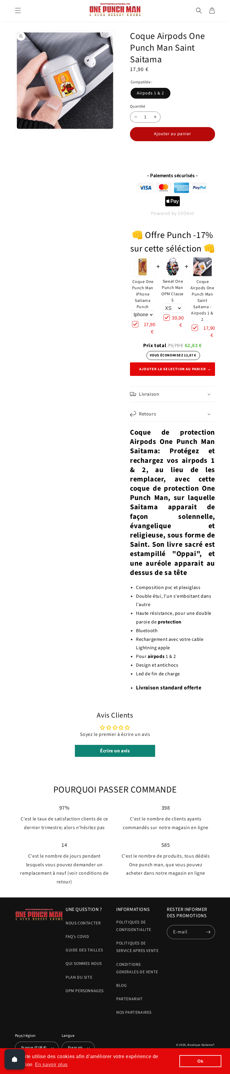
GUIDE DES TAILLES (84, 950)
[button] (18, 10)
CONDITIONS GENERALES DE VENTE (137, 968)
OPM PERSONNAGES (85, 991)
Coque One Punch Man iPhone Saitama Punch (143, 294)
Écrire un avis (115, 751)
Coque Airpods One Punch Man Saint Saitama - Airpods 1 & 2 (202, 301)
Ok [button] (200, 1061)
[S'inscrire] (208, 932)
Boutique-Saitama (200, 1045)
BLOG (121, 986)
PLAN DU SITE (79, 977)
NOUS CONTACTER (83, 923)
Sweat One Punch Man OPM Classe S (172, 290)
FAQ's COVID (77, 937)
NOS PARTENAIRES (134, 1013)
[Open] (14, 1059)
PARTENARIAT (129, 999)
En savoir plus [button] (51, 1064)
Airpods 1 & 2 (150, 93)
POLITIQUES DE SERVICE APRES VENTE (137, 947)
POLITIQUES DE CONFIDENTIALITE (133, 926)
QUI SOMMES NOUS (84, 964)
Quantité (137, 106)
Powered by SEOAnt (172, 213)
